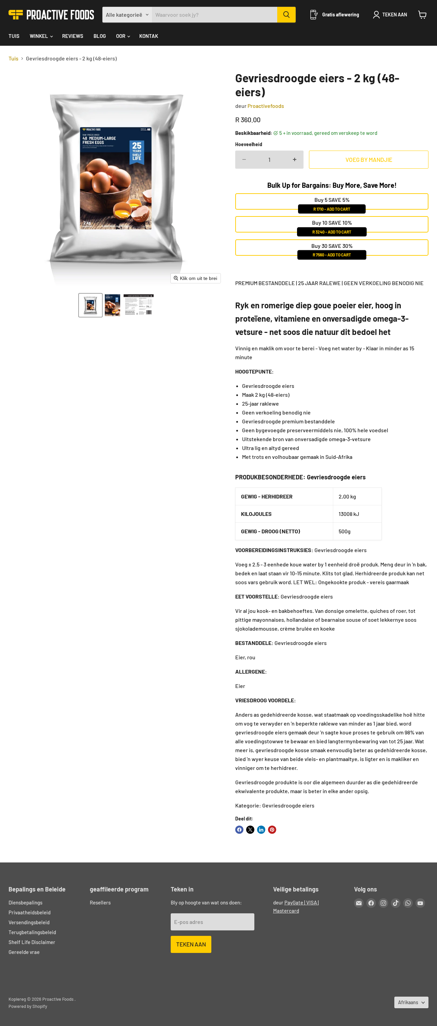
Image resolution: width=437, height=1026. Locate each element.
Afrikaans (408, 1002)
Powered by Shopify (28, 1006)
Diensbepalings (25, 902)
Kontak (148, 36)
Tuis (14, 36)
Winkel (39, 36)
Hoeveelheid (248, 144)
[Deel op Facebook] (239, 830)
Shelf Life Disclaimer (32, 942)
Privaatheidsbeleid (30, 912)
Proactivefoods (266, 105)
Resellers (100, 902)
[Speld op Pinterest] (272, 830)
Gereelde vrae (24, 952)
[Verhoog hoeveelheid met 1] (295, 160)
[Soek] (286, 15)
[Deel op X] (250, 830)
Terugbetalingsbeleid (32, 932)
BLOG (100, 36)
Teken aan (191, 944)
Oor (121, 36)
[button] (90, 305)
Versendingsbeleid (29, 922)
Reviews (72, 36)
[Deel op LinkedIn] (261, 830)
